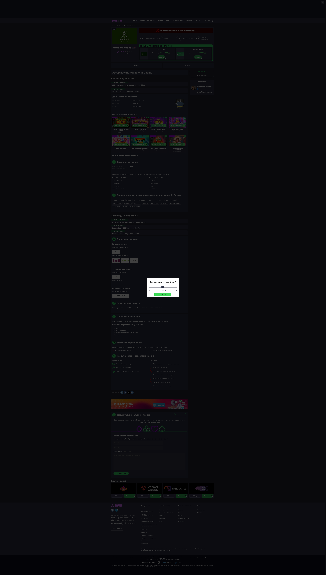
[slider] (162, 287)
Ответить (163, 294)
